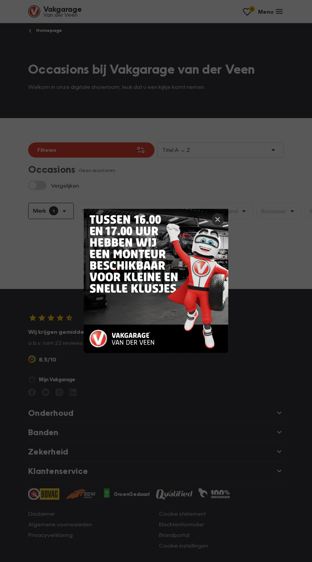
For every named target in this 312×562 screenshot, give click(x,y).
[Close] (218, 219)
